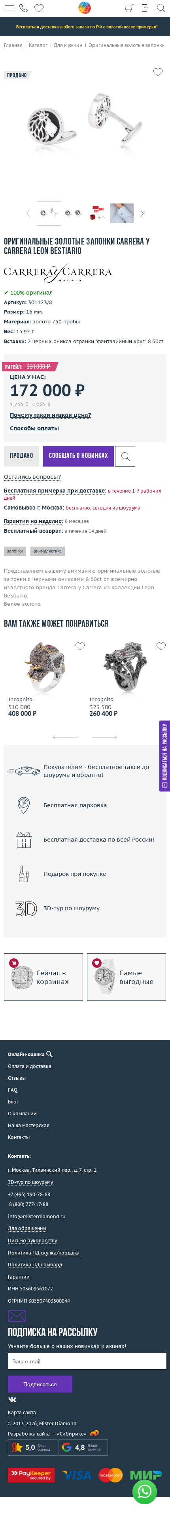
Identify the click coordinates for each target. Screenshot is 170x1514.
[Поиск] (161, 8)
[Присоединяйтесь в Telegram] (26, 1400)
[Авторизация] (145, 8)
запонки (15, 551)
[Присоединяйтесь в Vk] (12, 1400)
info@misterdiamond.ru (37, 1216)
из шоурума (126, 508)
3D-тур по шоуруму (85, 928)
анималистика (48, 551)
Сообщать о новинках (78, 456)
